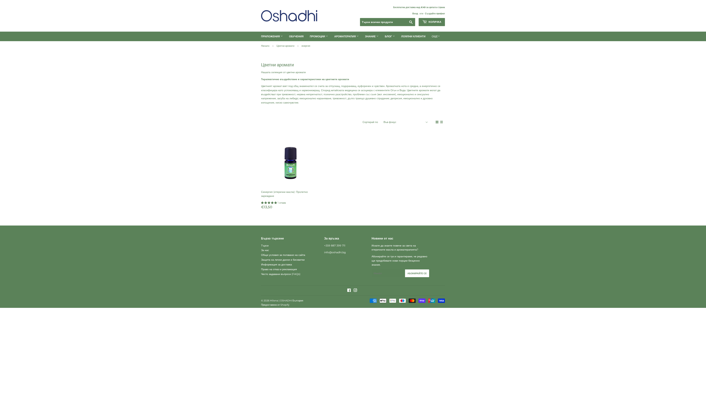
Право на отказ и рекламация (279, 269)
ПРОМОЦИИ (318, 36)
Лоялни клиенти (413, 36)
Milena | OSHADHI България (286, 300)
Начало (265, 45)
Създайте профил (435, 13)
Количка (434, 22)
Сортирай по (370, 122)
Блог (389, 36)
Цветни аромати (285, 45)
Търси (265, 245)
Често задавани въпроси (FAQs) (280, 274)
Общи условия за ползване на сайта (283, 255)
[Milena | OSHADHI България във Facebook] (349, 290)
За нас (265, 250)
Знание (370, 36)
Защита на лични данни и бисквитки (283, 259)
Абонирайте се (417, 273)
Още (435, 36)
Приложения (271, 36)
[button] (269, 202)
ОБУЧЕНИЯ (296, 36)
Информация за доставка (276, 264)
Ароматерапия (345, 36)
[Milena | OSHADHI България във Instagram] (355, 290)
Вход (415, 13)
